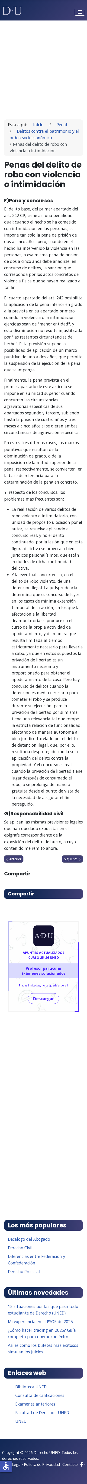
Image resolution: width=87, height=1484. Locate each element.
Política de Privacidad (42, 1464)
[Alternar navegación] (80, 12)
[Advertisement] (43, 68)
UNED (20, 1421)
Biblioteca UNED (31, 1386)
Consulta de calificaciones (39, 1395)
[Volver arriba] (78, 1474)
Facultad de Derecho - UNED (42, 1412)
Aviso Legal (11, 1464)
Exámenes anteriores (35, 1404)
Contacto (70, 1464)
